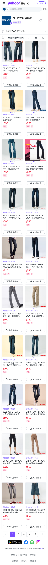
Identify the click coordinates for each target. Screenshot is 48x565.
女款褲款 (44, 37)
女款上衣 (31, 37)
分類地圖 (32, 561)
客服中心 (13, 554)
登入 (42, 3)
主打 (4, 37)
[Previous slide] (3, 51)
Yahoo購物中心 (18, 3)
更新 (41, 548)
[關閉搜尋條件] (7, 9)
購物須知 (33, 554)
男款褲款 (37, 37)
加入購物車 (13, 85)
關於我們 (23, 554)
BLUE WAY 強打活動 (15, 30)
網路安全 (15, 561)
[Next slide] (21, 51)
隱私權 (24, 561)
